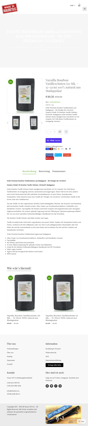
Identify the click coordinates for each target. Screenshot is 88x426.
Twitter (58, 155)
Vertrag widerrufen (54, 365)
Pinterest (50, 158)
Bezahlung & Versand (53, 349)
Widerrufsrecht (51, 353)
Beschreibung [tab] (29, 171)
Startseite (43, 45)
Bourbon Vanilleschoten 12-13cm (18, 47)
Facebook (50, 155)
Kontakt (10, 364)
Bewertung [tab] (44, 171)
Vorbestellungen (12, 349)
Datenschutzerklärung (53, 360)
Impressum (11, 360)
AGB (47, 356)
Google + (67, 155)
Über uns (10, 353)
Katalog (9, 356)
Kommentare (59, 171)
